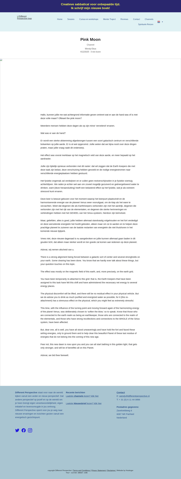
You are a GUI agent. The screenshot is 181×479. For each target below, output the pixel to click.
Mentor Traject (109, 19)
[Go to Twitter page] (17, 430)
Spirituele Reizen (145, 24)
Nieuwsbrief (80, 403)
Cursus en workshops (88, 19)
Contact (136, 19)
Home (59, 19)
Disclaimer (111, 470)
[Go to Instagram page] (30, 430)
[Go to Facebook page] (24, 430)
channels (79, 396)
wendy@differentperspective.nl (134, 396)
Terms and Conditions (81, 470)
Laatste (70, 396)
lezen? (87, 396)
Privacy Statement (98, 470)
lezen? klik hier (94, 403)
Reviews (124, 19)
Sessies (70, 19)
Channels (149, 19)
